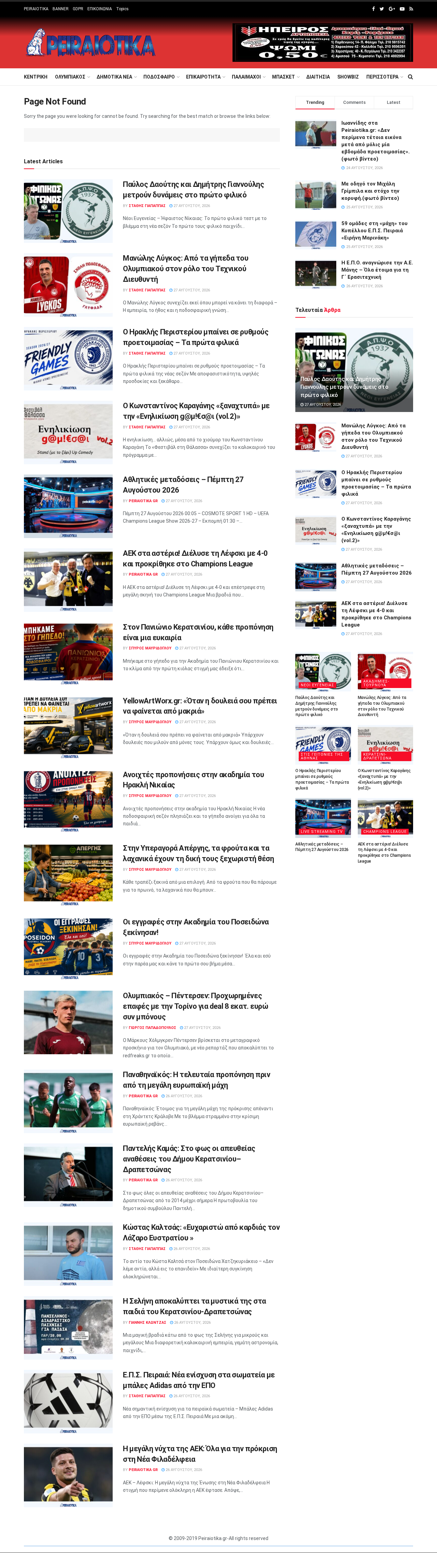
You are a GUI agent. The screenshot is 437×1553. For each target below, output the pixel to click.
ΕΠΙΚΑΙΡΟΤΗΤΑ (203, 77)
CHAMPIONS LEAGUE (385, 831)
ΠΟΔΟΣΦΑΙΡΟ (159, 77)
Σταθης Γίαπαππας (147, 206)
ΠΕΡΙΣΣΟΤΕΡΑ (382, 77)
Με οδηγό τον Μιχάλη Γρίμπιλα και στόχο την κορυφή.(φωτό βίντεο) (370, 191)
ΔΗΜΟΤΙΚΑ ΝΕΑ (114, 77)
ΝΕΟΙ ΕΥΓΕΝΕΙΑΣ (317, 685)
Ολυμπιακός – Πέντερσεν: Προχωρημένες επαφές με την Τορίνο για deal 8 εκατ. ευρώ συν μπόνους (195, 1006)
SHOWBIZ (348, 77)
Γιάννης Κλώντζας (147, 1322)
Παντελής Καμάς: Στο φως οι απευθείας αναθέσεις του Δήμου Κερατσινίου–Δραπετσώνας (189, 1159)
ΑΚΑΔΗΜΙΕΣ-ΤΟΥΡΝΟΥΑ (376, 683)
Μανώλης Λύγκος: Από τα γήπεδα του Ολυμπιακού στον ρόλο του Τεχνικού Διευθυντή (185, 269)
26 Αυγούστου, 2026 (183, 1096)
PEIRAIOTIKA (36, 8)
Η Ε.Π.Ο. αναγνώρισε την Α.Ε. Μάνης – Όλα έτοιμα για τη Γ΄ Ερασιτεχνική (377, 270)
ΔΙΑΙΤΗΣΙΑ (318, 77)
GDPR (78, 8)
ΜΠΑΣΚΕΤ (283, 77)
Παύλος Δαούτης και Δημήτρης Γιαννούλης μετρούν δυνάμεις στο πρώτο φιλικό (344, 387)
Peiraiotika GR (143, 501)
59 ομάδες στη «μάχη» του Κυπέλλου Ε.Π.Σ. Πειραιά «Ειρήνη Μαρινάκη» (374, 230)
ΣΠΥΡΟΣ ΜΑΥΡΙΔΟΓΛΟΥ (150, 648)
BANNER (61, 8)
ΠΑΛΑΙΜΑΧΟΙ (246, 77)
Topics (122, 8)
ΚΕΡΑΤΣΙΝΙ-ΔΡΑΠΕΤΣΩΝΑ (377, 756)
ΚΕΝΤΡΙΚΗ (35, 77)
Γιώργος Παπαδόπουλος (152, 1028)
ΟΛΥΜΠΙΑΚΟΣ (70, 77)
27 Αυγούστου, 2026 (191, 206)
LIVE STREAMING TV (322, 831)
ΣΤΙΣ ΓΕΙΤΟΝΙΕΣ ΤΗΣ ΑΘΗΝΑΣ (322, 756)
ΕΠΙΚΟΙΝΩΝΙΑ (99, 8)
